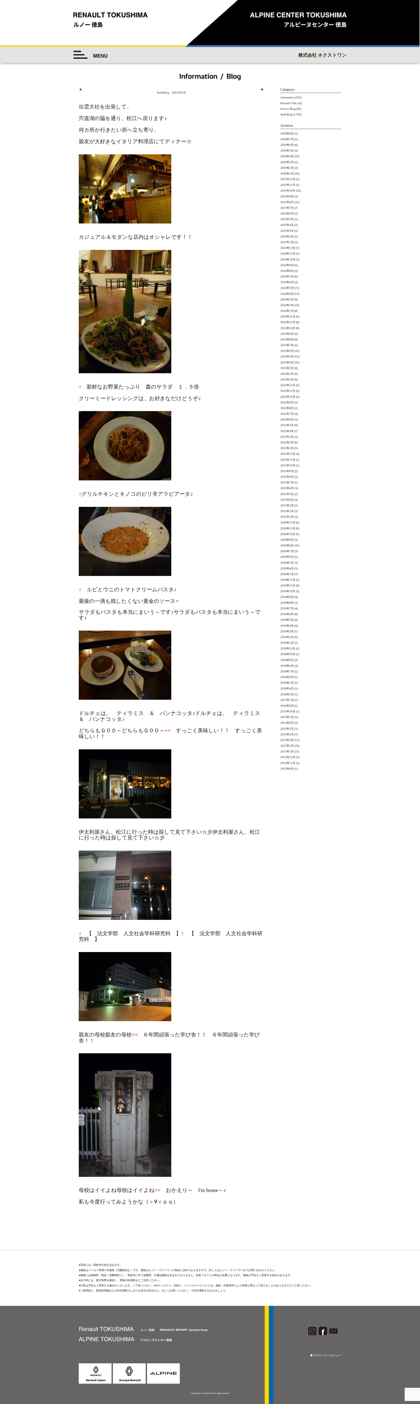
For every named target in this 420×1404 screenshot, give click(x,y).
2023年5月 (287, 356)
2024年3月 (287, 299)
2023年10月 (287, 328)
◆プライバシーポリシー (325, 1355)
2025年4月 (287, 225)
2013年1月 (287, 751)
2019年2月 (287, 637)
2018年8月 (287, 665)
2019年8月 (287, 602)
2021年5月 (287, 494)
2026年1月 (287, 173)
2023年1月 (287, 379)
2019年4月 (287, 625)
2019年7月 (287, 608)
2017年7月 (287, 700)
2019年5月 (287, 619)
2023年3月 (287, 368)
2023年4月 (287, 362)
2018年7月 (287, 671)
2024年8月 (287, 270)
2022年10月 (287, 396)
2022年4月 (287, 431)
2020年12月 (287, 522)
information (287, 97)
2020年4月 (287, 568)
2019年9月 (287, 597)
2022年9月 (287, 402)
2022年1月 (287, 448)
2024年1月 (287, 310)
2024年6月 (287, 282)
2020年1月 (287, 574)
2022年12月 (287, 385)
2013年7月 (287, 717)
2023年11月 (287, 322)
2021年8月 (287, 476)
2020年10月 (287, 534)
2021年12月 (287, 453)
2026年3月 (287, 162)
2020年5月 (287, 562)
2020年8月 (287, 545)
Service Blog (288, 108)
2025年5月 (287, 219)
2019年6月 (287, 614)
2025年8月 (287, 202)
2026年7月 (287, 139)
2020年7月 (287, 551)
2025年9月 (287, 196)
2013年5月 (287, 728)
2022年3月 (287, 436)
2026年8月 (287, 133)
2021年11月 (287, 459)
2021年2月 (287, 511)
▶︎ (262, 89)
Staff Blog (286, 114)
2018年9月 (287, 660)
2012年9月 (287, 768)
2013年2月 (287, 745)
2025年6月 (287, 213)
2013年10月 (287, 711)
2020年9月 (287, 539)
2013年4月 (287, 734)
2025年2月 (287, 236)
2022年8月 (287, 408)
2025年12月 (287, 179)
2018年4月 (287, 688)
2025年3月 (287, 230)
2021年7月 (287, 482)
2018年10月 (287, 654)
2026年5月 (287, 150)
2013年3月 (287, 740)
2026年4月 (287, 156)
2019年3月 (287, 631)
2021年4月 (287, 499)
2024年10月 (287, 259)
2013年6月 (287, 722)
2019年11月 (287, 585)
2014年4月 (287, 705)
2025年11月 (287, 185)
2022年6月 (287, 419)
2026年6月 (287, 145)
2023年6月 (287, 350)
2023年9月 (287, 333)
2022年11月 (287, 390)
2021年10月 (287, 465)
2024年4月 (287, 293)
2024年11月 (287, 253)
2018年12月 (287, 648)
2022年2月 (287, 442)
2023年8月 (287, 339)
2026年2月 (287, 167)
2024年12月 (287, 247)
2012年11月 (287, 763)
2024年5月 (287, 288)
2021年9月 (287, 471)
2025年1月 (287, 242)
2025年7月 (287, 207)
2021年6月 (287, 488)
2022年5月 (287, 425)
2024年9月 (287, 265)
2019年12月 (287, 579)
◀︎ (80, 89)
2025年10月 (287, 190)
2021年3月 (287, 505)
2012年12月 (287, 757)
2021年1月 (287, 516)
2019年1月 (287, 642)
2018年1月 (287, 694)
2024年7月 (287, 276)
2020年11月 (287, 528)
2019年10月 (287, 591)
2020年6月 (287, 556)
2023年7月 (287, 345)
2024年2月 (287, 305)
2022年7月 (287, 413)
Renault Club (288, 103)
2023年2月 (287, 373)
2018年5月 (287, 682)
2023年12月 (287, 316)
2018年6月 (287, 677)
